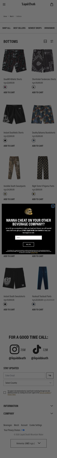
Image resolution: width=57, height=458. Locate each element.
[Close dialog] (53, 205)
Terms (37, 252)
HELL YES (28, 244)
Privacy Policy (33, 252)
